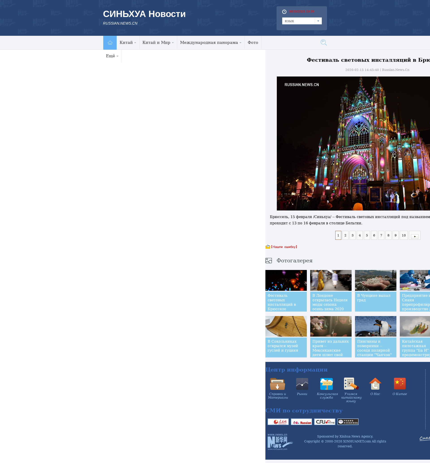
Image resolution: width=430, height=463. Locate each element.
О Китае (400, 394)
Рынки (302, 394)
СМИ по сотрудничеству (303, 410)
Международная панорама (209, 42)
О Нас (375, 394)
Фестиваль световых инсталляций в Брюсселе (282, 302)
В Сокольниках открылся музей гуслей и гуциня (283, 346)
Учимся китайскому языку (351, 397)
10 (404, 235)
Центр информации (296, 369)
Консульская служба (327, 395)
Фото (253, 42)
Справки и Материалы (278, 395)
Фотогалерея (295, 260)
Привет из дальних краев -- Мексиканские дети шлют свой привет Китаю (330, 350)
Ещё (110, 55)
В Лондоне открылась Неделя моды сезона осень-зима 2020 (330, 302)
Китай (126, 42)
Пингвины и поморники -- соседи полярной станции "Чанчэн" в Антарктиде (374, 350)
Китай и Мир (156, 42)
